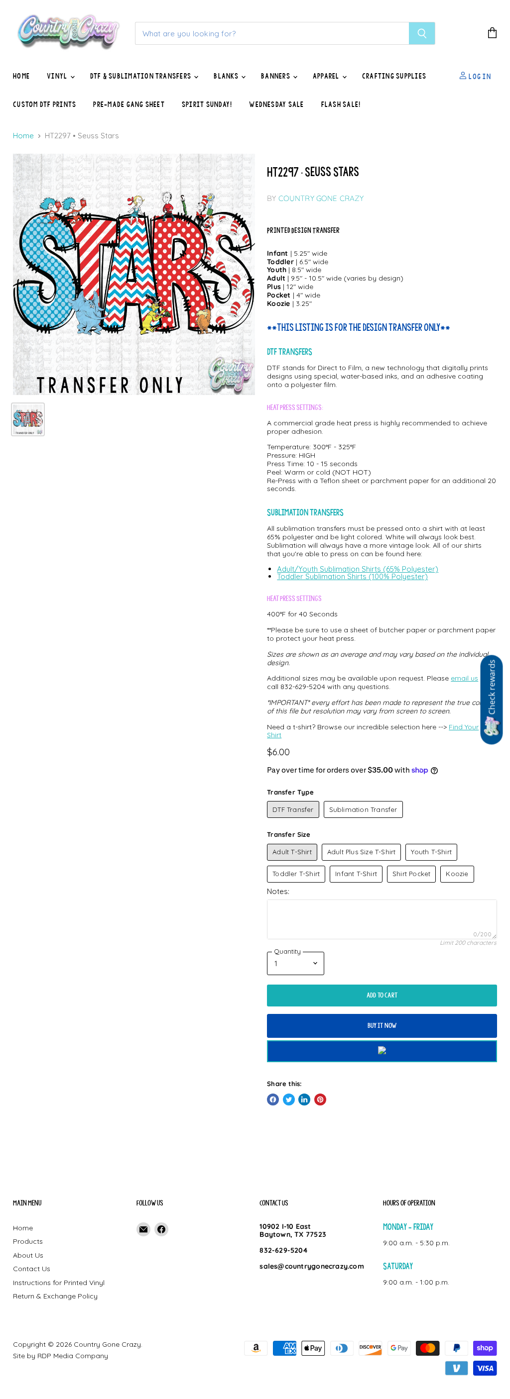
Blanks (227, 76)
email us (464, 678)
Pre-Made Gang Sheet (129, 104)
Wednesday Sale (276, 104)
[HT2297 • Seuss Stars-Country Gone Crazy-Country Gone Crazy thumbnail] (28, 419)
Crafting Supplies (394, 76)
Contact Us (31, 1268)
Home (21, 76)
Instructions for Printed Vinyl (59, 1282)
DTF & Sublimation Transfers (141, 76)
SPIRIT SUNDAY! (207, 104)
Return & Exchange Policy (55, 1296)
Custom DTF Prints (44, 104)
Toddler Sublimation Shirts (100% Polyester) (352, 576)
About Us (28, 1255)
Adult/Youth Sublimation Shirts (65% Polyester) (357, 569)
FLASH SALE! (341, 104)
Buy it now (382, 1025)
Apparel (327, 76)
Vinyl (58, 76)
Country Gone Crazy (321, 198)
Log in (479, 76)
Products (28, 1241)
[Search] (422, 33)
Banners (276, 76)
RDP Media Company (72, 1355)
